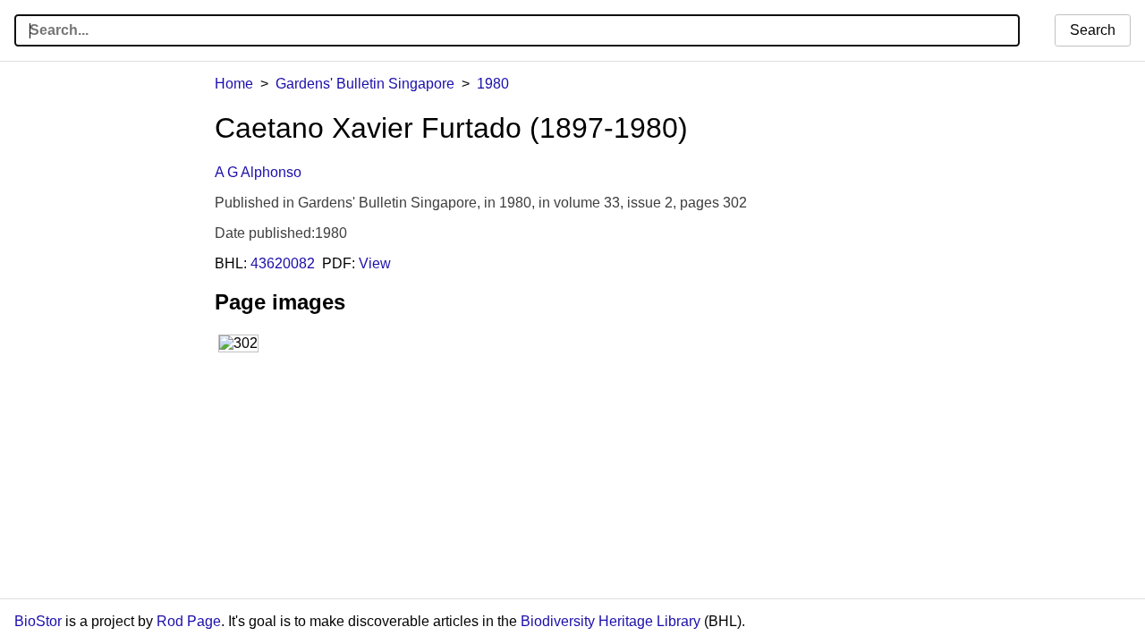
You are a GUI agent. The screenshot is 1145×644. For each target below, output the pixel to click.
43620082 (282, 263)
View (375, 263)
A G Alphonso (258, 172)
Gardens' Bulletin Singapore (365, 83)
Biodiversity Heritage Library (610, 621)
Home (234, 83)
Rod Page (189, 621)
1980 (493, 83)
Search (1092, 30)
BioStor (38, 621)
